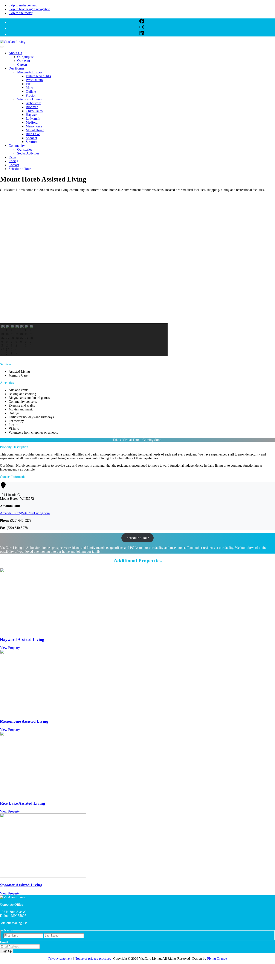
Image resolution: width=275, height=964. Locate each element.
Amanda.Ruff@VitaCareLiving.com (25, 513)
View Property (10, 647)
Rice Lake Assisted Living (22, 803)
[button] (84, 313)
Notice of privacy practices (93, 958)
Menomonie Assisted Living (24, 721)
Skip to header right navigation (29, 9)
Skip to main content (23, 5)
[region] (137, 275)
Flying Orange (217, 958)
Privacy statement (60, 958)
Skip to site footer (20, 13)
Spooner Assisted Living (21, 885)
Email (4, 942)
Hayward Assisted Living (22, 639)
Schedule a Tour (138, 538)
